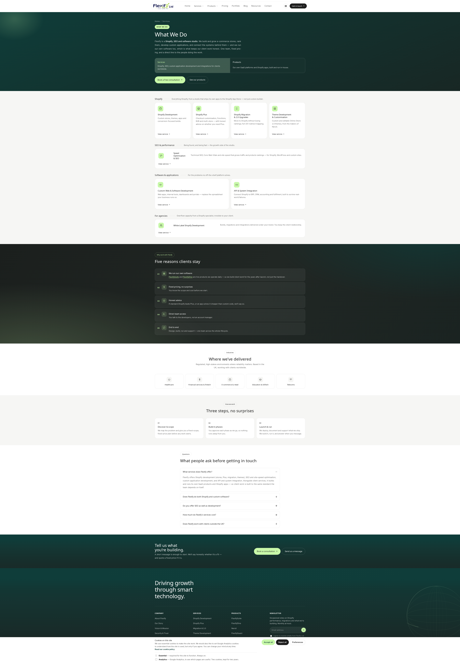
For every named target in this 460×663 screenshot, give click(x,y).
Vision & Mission (162, 628)
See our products (197, 79)
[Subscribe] (303, 630)
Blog (246, 6)
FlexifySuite (174, 277)
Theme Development (202, 633)
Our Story (159, 623)
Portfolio (236, 6)
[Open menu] (285, 6)
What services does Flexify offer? (197, 471)
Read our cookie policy (165, 649)
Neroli (234, 628)
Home (187, 6)
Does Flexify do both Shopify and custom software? (206, 496)
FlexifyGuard (236, 633)
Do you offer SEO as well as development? (202, 505)
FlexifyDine (188, 277)
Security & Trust (161, 633)
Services (197, 6)
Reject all (282, 642)
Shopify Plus (198, 623)
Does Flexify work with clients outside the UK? (203, 524)
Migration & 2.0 (199, 628)
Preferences (297, 642)
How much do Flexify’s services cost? (199, 514)
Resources (256, 6)
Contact (267, 6)
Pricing (225, 6)
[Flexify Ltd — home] (163, 6)
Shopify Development (202, 618)
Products (211, 6)
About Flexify (160, 618)
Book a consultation (266, 551)
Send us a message (293, 551)
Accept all (268, 642)
